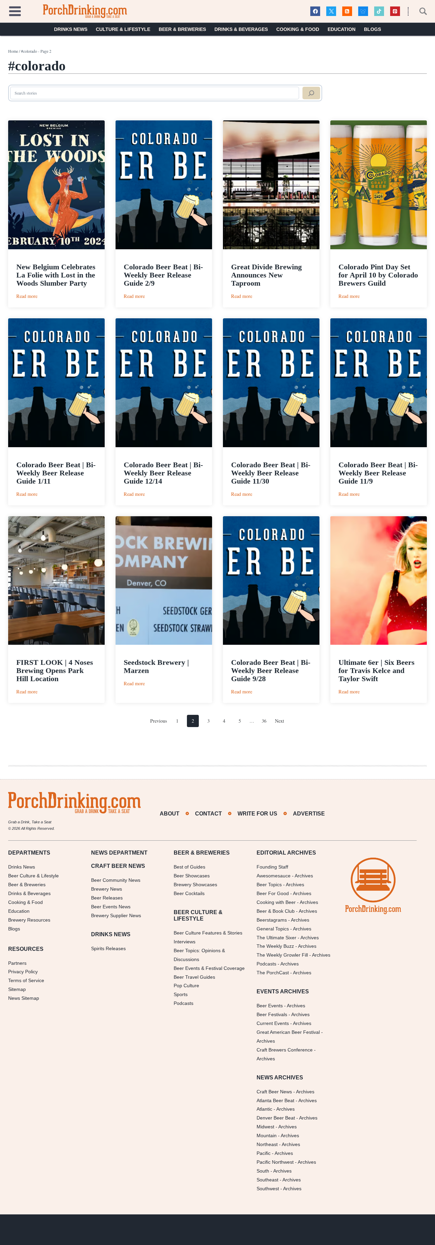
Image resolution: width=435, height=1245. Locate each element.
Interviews (184, 941)
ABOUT (169, 814)
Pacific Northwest (275, 1162)
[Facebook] (315, 11)
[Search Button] (419, 11)
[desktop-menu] (15, 10)
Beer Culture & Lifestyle (33, 875)
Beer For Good (273, 893)
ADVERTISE (309, 814)
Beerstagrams (272, 920)
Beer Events (270, 1005)
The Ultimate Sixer (276, 937)
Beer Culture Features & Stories (208, 933)
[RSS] (347, 11)
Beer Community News (115, 880)
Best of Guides (189, 867)
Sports (181, 994)
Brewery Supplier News (116, 915)
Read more (26, 296)
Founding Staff (272, 867)
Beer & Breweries (182, 29)
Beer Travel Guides (194, 977)
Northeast (267, 1144)
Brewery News (106, 889)
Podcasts (183, 1003)
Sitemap (17, 989)
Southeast (267, 1179)
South (263, 1171)
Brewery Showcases (195, 884)
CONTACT (208, 814)
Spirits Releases (108, 948)
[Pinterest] (395, 11)
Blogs (372, 29)
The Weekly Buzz (275, 946)
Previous (158, 721)
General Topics (273, 928)
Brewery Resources (29, 920)
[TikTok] (379, 11)
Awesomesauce (274, 875)
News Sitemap (23, 998)
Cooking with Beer (276, 902)
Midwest (265, 1126)
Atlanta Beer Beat (275, 1100)
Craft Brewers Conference (285, 1050)
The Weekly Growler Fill (282, 955)
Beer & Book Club (276, 911)
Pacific (264, 1153)
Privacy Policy (23, 971)
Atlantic (264, 1109)
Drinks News (70, 29)
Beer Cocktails (189, 893)
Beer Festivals (272, 1014)
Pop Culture (186, 985)
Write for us (257, 814)
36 (264, 721)
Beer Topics (269, 884)
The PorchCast (273, 972)
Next (279, 721)
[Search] (311, 93)
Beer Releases (107, 898)
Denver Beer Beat (276, 1118)
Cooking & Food (297, 29)
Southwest (268, 1188)
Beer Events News (110, 906)
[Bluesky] (363, 11)
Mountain (267, 1135)
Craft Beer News (274, 1091)
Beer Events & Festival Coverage (209, 968)
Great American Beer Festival (288, 1032)
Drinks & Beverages (241, 29)
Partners (17, 963)
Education (341, 29)
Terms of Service (26, 980)
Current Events (273, 1023)
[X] (331, 11)
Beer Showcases (192, 875)
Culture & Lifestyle (123, 29)
